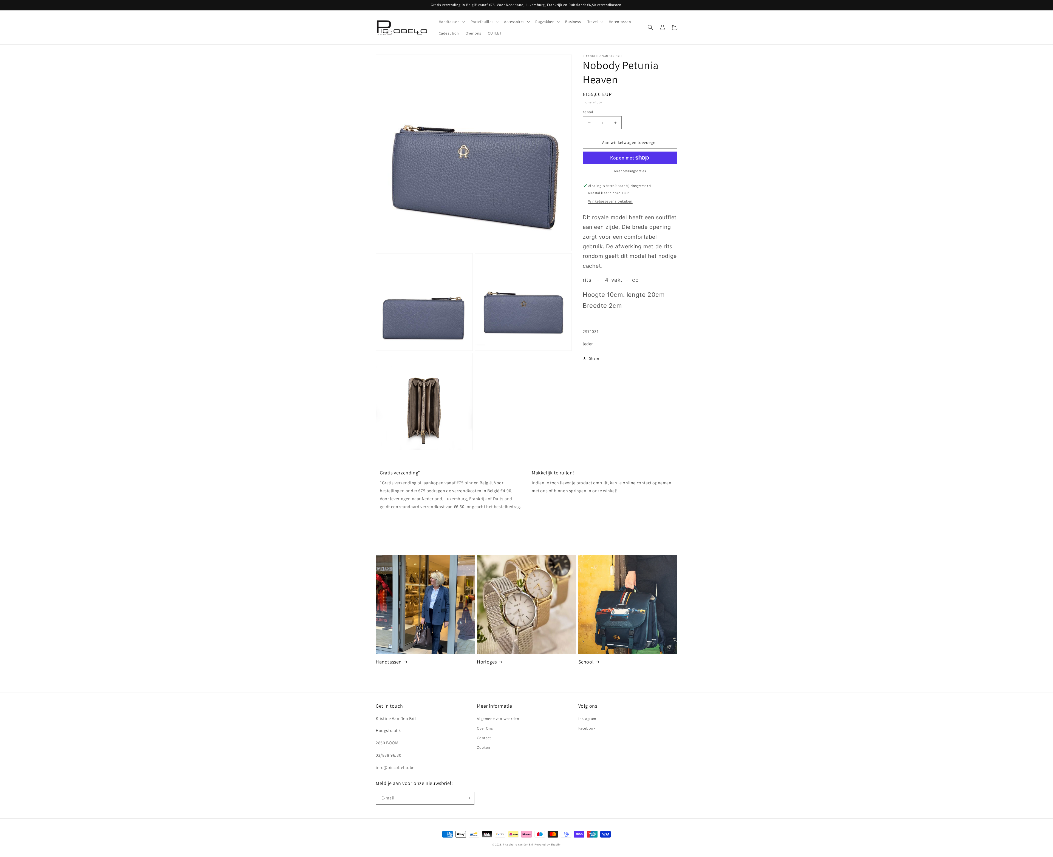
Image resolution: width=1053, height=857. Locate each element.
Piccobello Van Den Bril (518, 844)
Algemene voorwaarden (498, 718)
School (586, 662)
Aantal (588, 112)
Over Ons (485, 728)
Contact (484, 737)
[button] (451, 21)
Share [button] (594, 358)
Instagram (587, 718)
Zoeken (483, 747)
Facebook (587, 728)
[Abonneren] (468, 798)
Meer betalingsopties (630, 171)
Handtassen (389, 662)
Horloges (487, 662)
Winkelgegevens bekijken (610, 201)
